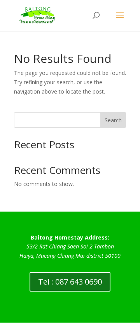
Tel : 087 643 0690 (70, 281)
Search (113, 120)
